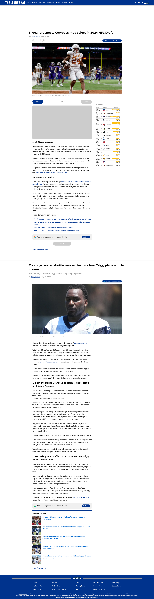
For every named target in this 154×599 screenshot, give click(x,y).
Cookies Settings (99, 589)
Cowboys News (43, 249)
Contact (78, 583)
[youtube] (139, 2)
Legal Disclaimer (38, 589)
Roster (58, 3)
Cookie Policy (116, 586)
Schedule (42, 3)
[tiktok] (142, 2)
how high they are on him (81, 497)
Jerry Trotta (35, 36)
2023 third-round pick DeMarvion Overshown (52, 173)
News (28, 3)
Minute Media (23, 594)
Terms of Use (97, 586)
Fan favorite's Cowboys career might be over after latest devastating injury (62, 219)
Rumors (34, 3)
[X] (135, 2)
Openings (55, 583)
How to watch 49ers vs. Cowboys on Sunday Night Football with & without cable (62, 223)
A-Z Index (79, 589)
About (35, 583)
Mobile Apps (116, 583)
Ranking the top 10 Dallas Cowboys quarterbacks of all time (56, 230)
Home (34, 249)
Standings (50, 3)
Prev (37, 102)
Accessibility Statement (60, 589)
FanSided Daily (38, 586)
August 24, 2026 (58, 398)
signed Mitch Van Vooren (48, 362)
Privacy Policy (80, 586)
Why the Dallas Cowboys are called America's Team (53, 227)
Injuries (64, 3)
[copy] (43, 40)
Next (86, 102)
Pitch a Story (56, 586)
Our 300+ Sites (98, 583)
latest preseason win (81, 343)
